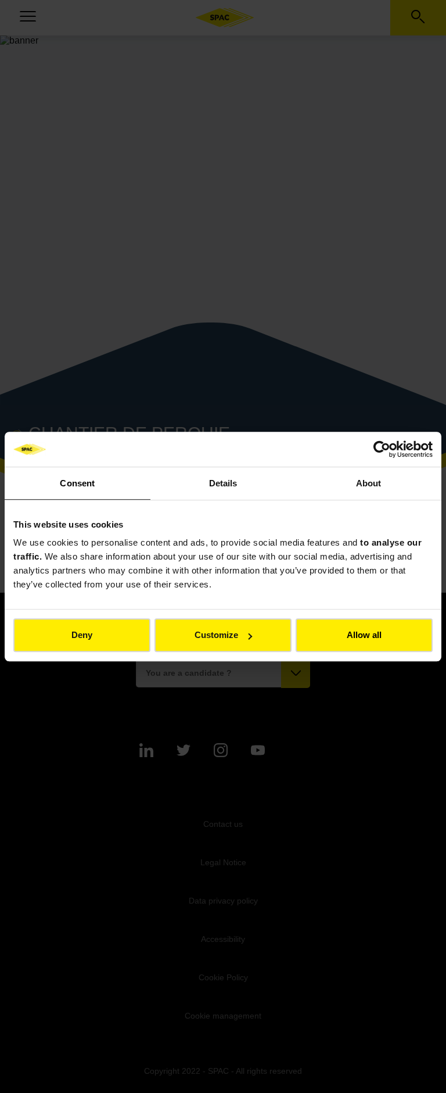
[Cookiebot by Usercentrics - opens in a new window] (382, 449)
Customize (216, 635)
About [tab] (369, 483)
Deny (81, 635)
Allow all (364, 635)
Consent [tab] (77, 483)
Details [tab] (223, 483)
